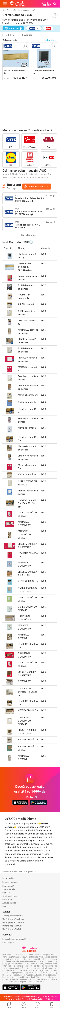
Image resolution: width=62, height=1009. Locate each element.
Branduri (6, 893)
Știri (4, 906)
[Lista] (48, 3)
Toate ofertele (13, 10)
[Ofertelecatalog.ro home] (17, 4)
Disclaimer (51, 996)
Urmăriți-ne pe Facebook (13, 919)
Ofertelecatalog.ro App (12, 896)
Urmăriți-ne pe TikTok (11, 929)
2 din (9, 40)
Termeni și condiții (13, 999)
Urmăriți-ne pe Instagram (13, 922)
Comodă (25, 10)
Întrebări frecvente (10, 882)
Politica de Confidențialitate (33, 999)
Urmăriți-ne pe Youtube (12, 926)
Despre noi (7, 899)
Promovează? (8, 886)
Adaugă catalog (9, 903)
